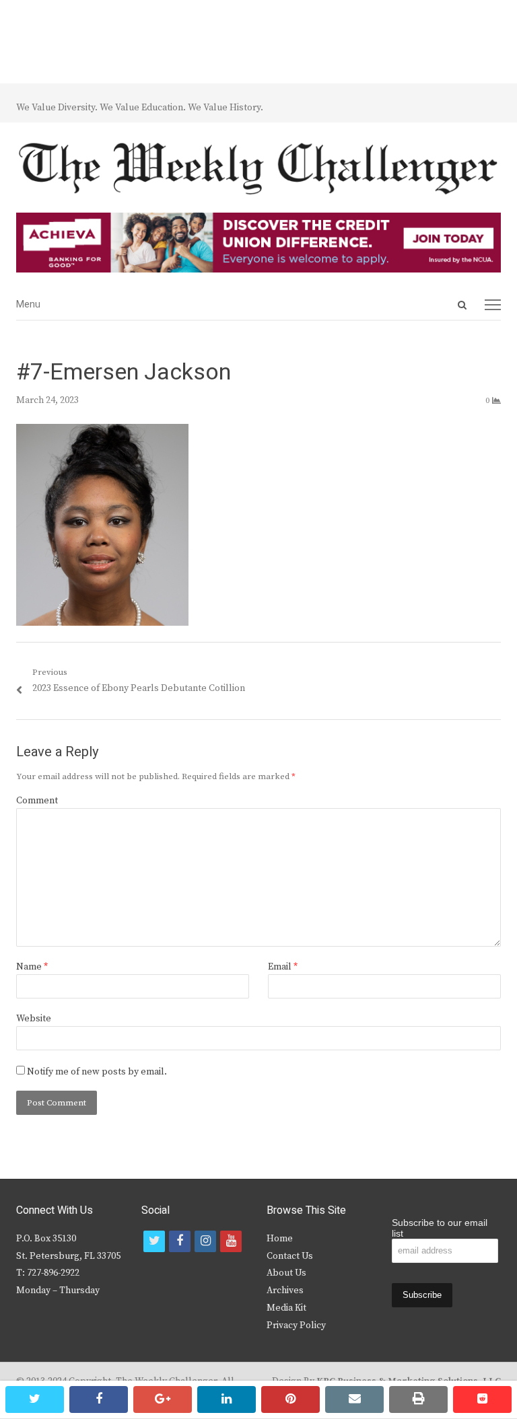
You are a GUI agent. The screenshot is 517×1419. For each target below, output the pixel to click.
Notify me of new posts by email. (97, 1072)
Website (33, 1019)
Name (32, 967)
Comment (37, 801)
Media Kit (286, 1308)
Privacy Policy (296, 1325)
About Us (286, 1273)
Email (283, 967)
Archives (285, 1290)
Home (280, 1239)
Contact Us (290, 1256)
